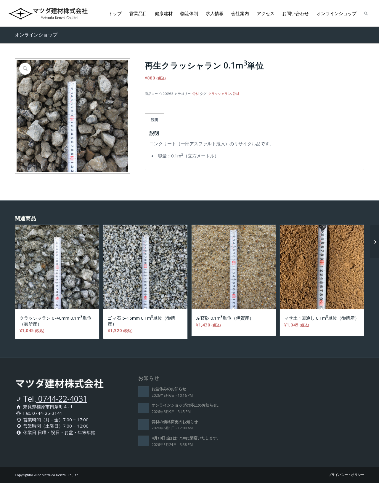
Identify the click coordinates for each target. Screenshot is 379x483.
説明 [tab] (154, 119)
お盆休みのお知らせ (169, 388)
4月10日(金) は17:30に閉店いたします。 (186, 438)
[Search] (366, 13)
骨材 (195, 93)
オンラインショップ (36, 34)
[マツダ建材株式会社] (59, 13)
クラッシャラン (219, 93)
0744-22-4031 (61, 398)
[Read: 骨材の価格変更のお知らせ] (143, 424)
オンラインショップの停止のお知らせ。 (186, 405)
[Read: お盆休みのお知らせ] (143, 391)
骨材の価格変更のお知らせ (175, 421)
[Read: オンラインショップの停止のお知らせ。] (143, 408)
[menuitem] (115, 13)
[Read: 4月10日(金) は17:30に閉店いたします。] (143, 441)
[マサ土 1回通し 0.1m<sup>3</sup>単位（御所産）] (374, 241)
